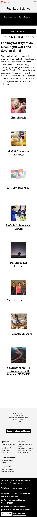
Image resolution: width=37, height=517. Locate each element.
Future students (23, 452)
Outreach (4, 462)
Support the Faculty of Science (18, 431)
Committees (5, 450)
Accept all (6, 514)
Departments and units (8, 444)
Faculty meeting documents (6, 447)
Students (21, 442)
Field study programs (24, 450)
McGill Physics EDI (18, 299)
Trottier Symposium (7, 460)
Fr (30, 2)
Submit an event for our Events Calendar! (17, 17)
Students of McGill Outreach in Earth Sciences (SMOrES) (18, 371)
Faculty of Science (18, 8)
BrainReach (18, 117)
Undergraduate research (25, 448)
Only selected (19, 514)
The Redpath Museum (18, 333)
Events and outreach (9, 458)
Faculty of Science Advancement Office (8, 470)
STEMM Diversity (18, 187)
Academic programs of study (25, 445)
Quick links (5, 442)
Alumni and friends (8, 467)
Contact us (5, 452)
